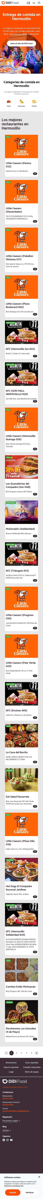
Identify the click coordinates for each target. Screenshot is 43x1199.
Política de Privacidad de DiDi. (14, 1186)
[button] (21, 43)
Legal (11, 1072)
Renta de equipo (32, 1072)
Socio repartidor (31, 1063)
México (20, 1087)
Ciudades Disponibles (32, 1067)
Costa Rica (13, 1087)
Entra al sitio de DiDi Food (21, 43)
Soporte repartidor (11, 1067)
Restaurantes (11, 1063)
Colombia (6, 1087)
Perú (25, 1087)
